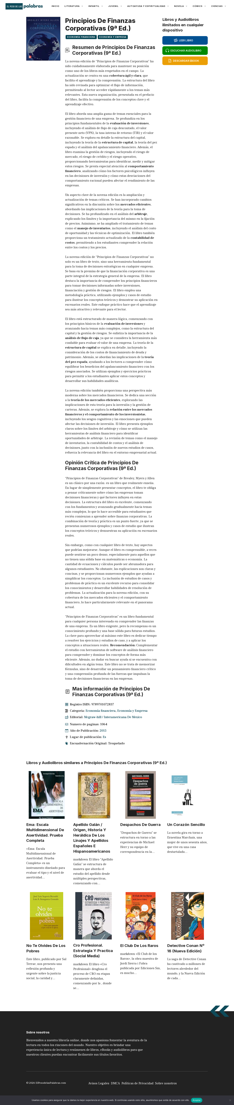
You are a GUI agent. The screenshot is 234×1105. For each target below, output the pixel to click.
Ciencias (217, 6)
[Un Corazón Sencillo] (187, 816)
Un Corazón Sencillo (186, 824)
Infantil (93, 6)
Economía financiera (81, 37)
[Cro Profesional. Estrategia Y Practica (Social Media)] (93, 937)
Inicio (55, 6)
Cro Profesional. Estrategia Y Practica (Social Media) (93, 950)
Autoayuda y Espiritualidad (146, 6)
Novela (179, 6)
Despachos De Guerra (140, 824)
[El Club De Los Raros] (141, 937)
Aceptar (197, 1100)
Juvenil (113, 6)
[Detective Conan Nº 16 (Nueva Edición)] (187, 937)
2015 (103, 731)
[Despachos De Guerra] (140, 816)
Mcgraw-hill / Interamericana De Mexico (113, 717)
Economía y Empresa (112, 37)
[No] (230, 1100)
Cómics (197, 6)
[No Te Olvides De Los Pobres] (46, 937)
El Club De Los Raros (139, 945)
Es (104, 737)
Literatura (72, 6)
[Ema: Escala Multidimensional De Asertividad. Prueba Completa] (47, 816)
